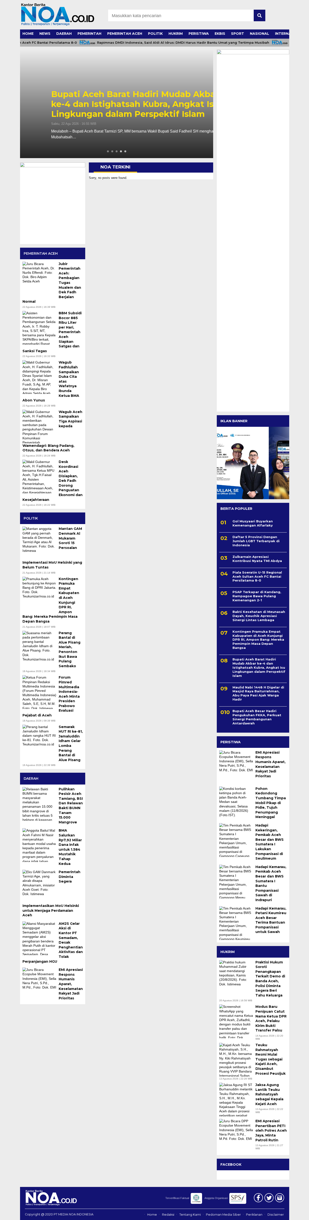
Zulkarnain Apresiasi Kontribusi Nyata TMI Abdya (257, 559)
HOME (28, 33)
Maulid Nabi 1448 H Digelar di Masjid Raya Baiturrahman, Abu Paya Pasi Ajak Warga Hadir (258, 693)
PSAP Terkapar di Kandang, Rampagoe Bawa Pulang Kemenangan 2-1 (256, 596)
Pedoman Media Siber (223, 1214)
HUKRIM (176, 33)
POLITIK (155, 33)
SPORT (237, 33)
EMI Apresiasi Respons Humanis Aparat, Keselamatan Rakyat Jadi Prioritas (270, 764)
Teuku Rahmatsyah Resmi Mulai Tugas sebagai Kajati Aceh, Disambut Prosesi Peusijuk (270, 1059)
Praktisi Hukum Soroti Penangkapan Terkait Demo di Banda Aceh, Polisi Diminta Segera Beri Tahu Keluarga (270, 978)
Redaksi (168, 1214)
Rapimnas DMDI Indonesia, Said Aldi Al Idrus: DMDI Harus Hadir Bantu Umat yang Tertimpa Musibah (170, 42)
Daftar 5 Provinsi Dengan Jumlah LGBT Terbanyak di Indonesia (256, 541)
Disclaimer (275, 1214)
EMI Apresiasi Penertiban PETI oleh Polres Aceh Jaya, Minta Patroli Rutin (271, 1130)
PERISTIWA (199, 33)
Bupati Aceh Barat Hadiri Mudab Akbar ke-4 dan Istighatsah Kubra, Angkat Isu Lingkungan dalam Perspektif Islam (116, 104)
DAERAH (64, 33)
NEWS (44, 33)
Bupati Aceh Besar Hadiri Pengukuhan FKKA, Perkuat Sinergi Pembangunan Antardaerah (256, 717)
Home (152, 1214)
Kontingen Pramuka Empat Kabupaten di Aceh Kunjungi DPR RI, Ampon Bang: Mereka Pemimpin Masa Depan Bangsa (258, 640)
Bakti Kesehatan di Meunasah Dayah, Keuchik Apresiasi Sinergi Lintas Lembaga (258, 616)
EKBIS (220, 33)
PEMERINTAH (89, 33)
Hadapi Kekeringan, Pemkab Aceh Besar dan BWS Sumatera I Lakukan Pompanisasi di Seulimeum (269, 842)
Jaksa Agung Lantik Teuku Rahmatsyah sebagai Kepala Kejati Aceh (269, 1094)
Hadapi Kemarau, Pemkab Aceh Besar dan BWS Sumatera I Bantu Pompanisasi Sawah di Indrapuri (270, 883)
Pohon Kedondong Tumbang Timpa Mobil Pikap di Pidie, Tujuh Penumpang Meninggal (270, 802)
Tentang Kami (190, 1214)
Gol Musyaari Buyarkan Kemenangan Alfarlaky (252, 523)
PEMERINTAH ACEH (124, 33)
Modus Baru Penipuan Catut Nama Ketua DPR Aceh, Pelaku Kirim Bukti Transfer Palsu (271, 1018)
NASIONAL (259, 33)
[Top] (294, 1213)
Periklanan (254, 1214)
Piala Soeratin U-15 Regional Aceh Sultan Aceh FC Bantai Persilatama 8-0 (257, 576)
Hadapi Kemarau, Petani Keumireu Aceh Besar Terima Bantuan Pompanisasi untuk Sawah (270, 920)
